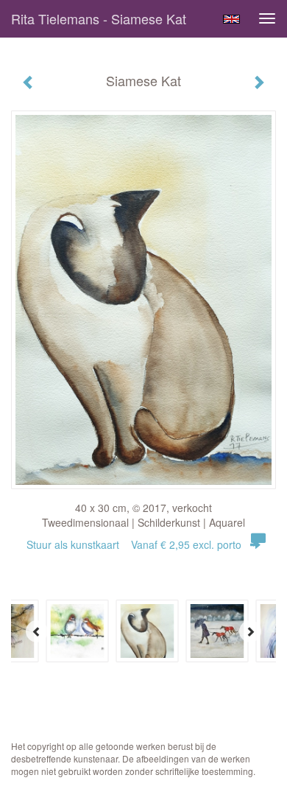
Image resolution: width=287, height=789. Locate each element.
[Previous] (37, 631)
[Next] (250, 631)
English (231, 19)
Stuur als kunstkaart (133, 544)
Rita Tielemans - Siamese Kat (98, 18)
